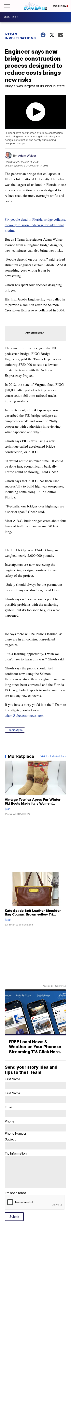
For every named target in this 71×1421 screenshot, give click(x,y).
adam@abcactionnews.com (24, 715)
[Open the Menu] (6, 6)
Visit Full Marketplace (53, 756)
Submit (14, 1217)
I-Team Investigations (20, 36)
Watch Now (59, 6)
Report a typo (15, 729)
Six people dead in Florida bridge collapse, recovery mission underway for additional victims (35, 225)
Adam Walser (27, 155)
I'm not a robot (15, 1193)
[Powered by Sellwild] (60, 986)
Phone (15, 1127)
